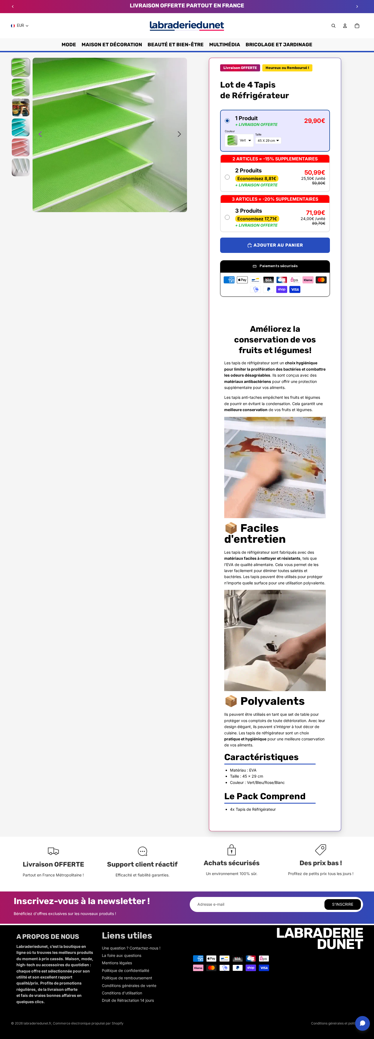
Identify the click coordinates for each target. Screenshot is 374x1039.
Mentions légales (117, 962)
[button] (275, 131)
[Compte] (345, 26)
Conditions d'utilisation (122, 993)
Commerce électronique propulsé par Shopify (88, 1023)
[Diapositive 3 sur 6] (21, 107)
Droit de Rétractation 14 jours (128, 1000)
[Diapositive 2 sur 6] (21, 87)
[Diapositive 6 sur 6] (21, 167)
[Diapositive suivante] (357, 7)
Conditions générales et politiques (337, 1023)
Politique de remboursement (127, 977)
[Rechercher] (333, 26)
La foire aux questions (121, 955)
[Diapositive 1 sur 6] (21, 67)
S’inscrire (342, 904)
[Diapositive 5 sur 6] (21, 147)
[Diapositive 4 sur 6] (21, 127)
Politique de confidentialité (125, 970)
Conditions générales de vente (129, 985)
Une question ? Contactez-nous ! (131, 948)
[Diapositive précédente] (13, 7)
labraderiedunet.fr (37, 1023)
